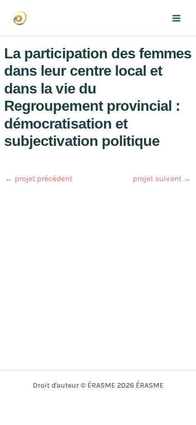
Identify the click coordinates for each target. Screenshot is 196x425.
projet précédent (38, 178)
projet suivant (162, 178)
